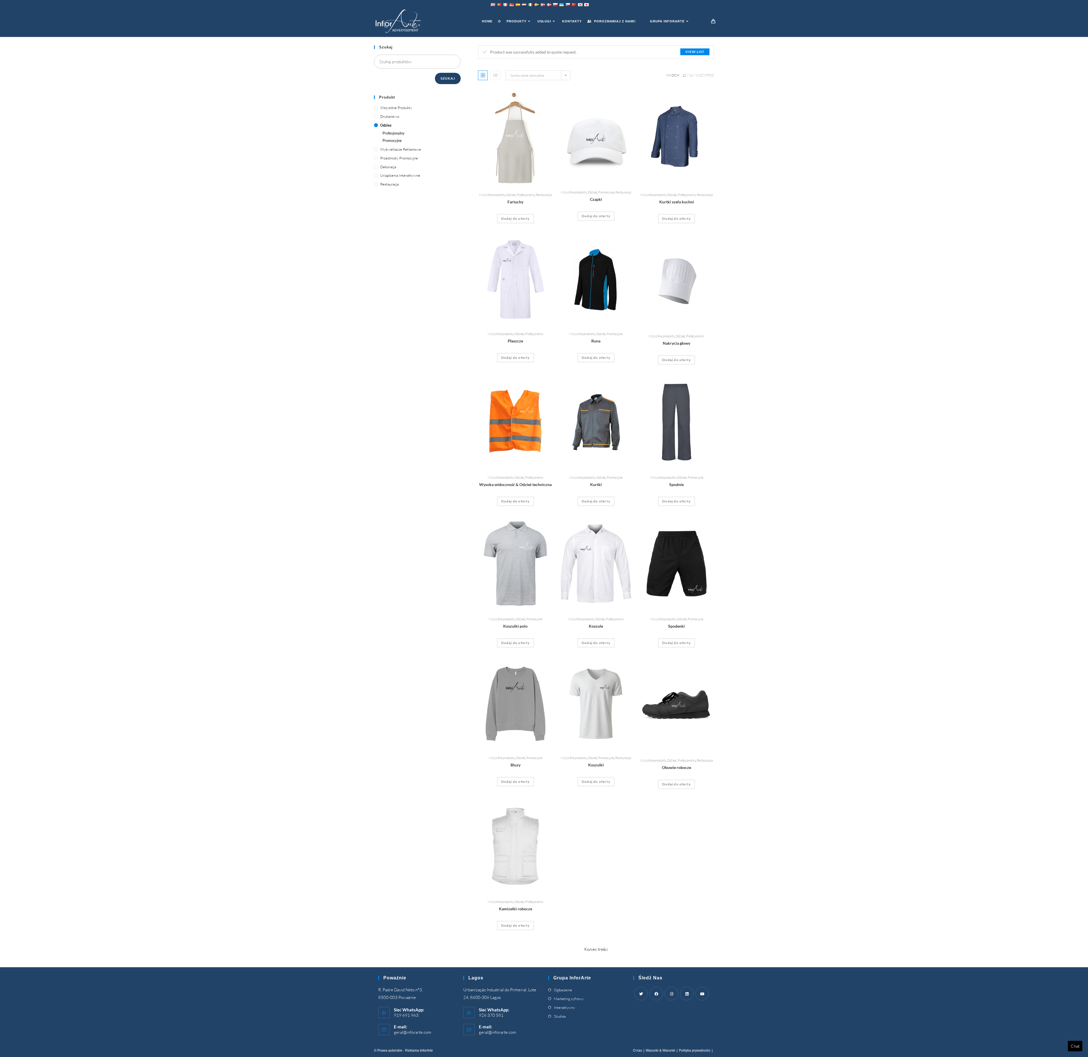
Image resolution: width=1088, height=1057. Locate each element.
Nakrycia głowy (676, 343)
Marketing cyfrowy (569, 998)
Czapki (596, 199)
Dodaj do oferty (515, 218)
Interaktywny (564, 1007)
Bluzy (515, 764)
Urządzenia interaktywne (400, 175)
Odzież (510, 195)
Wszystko (705, 75)
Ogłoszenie (563, 990)
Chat (1075, 1046)
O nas (637, 1050)
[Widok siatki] (483, 75)
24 (691, 75)
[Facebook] (656, 993)
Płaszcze (515, 340)
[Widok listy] (495, 75)
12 (684, 75)
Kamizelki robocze (515, 908)
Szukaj (448, 78)
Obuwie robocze (676, 767)
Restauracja (544, 195)
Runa (595, 340)
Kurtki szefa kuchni (676, 201)
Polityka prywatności (694, 1050)
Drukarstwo (389, 116)
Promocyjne (606, 192)
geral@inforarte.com (412, 1032)
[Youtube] (702, 993)
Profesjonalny (526, 195)
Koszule (596, 626)
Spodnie (676, 484)
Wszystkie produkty (492, 195)
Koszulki (596, 764)
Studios (560, 1016)
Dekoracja (388, 167)
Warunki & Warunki (660, 1050)
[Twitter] (641, 993)
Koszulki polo (515, 626)
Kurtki (596, 484)
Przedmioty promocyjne (399, 158)
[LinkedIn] (687, 993)
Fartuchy (515, 201)
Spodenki (676, 626)
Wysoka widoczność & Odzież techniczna (515, 484)
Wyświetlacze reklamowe (400, 149)
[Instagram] (671, 993)
